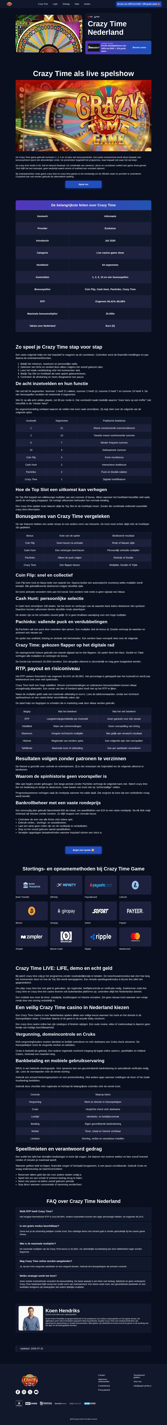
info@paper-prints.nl (142, 1386)
